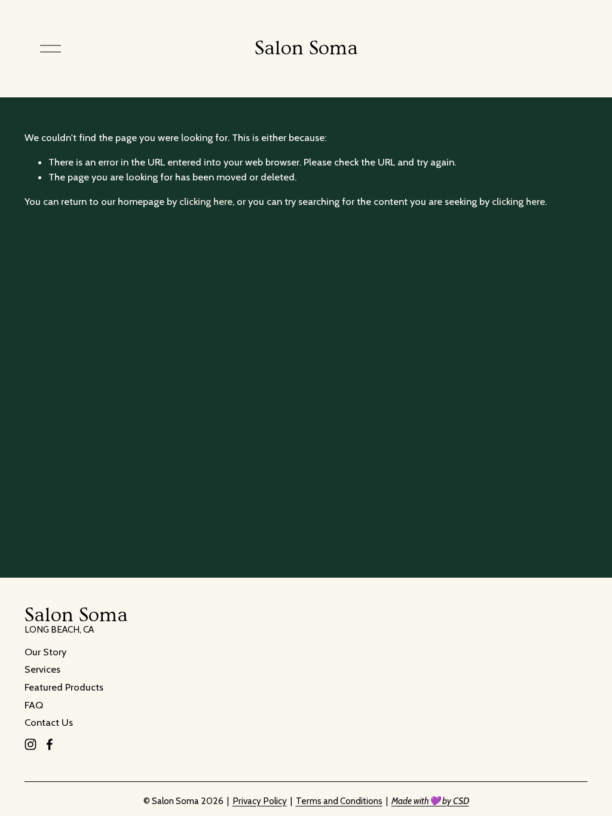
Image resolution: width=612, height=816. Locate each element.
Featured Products (64, 687)
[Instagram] (30, 744)
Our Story (45, 652)
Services (42, 669)
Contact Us (49, 722)
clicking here (205, 201)
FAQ (34, 705)
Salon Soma (306, 48)
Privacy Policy (259, 800)
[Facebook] (50, 744)
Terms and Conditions (339, 800)
